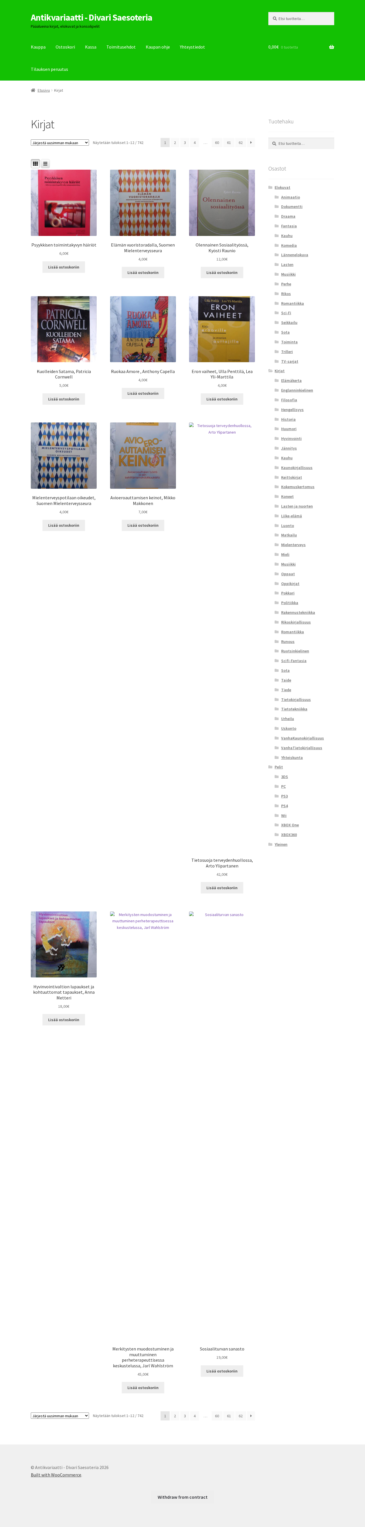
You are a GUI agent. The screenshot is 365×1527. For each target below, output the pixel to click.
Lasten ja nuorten (297, 506)
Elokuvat (282, 187)
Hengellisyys (292, 409)
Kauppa (38, 47)
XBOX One (290, 824)
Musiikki (288, 274)
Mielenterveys (293, 544)
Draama (288, 216)
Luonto (287, 525)
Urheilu (287, 718)
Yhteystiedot (192, 47)
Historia (288, 419)
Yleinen (281, 844)
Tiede (286, 689)
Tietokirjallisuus (296, 699)
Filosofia (289, 399)
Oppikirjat (290, 583)
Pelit (279, 766)
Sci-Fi (286, 312)
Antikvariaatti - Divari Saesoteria (91, 17)
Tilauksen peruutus (49, 69)
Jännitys (289, 448)
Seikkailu (289, 322)
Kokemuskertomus (298, 486)
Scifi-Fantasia (294, 660)
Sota (285, 332)
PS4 (284, 805)
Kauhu (287, 235)
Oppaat (288, 573)
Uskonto (288, 728)
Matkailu (289, 535)
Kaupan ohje (158, 47)
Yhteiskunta (292, 757)
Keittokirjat (291, 477)
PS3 (284, 796)
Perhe (286, 283)
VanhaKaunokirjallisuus (302, 738)
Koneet (287, 496)
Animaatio (290, 197)
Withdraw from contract (183, 1497)
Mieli (285, 554)
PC (283, 786)
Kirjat (280, 370)
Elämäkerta (291, 380)
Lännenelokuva (294, 254)
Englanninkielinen (297, 390)
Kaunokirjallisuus (297, 467)
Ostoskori (65, 47)
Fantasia (289, 226)
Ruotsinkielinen (295, 651)
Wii (284, 815)
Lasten (287, 264)
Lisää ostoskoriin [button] (63, 267)
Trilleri (287, 351)
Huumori (289, 428)
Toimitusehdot (121, 47)
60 (217, 142)
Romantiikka (292, 303)
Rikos (286, 293)
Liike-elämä (291, 515)
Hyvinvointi (291, 438)
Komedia (289, 245)
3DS (284, 776)
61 (229, 142)
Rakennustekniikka (298, 612)
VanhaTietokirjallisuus (301, 747)
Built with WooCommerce (56, 1475)
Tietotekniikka (294, 709)
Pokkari (288, 593)
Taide (286, 680)
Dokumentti (292, 206)
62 (241, 142)
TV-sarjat (289, 361)
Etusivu (44, 90)
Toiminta (289, 341)
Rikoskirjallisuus (296, 622)
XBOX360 (289, 834)
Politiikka (289, 602)
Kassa (90, 47)
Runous (288, 641)
